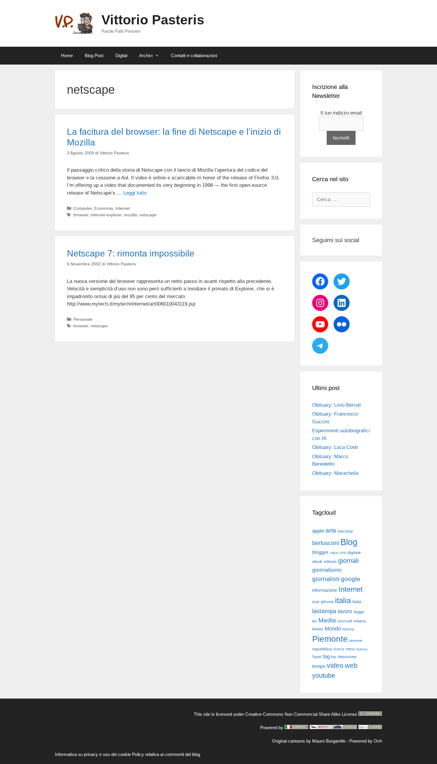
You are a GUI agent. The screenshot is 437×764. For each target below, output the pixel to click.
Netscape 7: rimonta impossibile (130, 253)
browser (80, 214)
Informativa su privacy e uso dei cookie (93, 754)
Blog (348, 542)
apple (318, 531)
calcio (334, 553)
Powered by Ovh (365, 740)
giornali (348, 560)
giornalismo (327, 570)
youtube (323, 675)
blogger (320, 552)
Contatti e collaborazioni (194, 55)
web (351, 665)
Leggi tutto (135, 193)
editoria (330, 562)
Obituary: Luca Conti (335, 447)
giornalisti (325, 579)
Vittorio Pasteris (152, 19)
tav (334, 657)
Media (327, 620)
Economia (103, 208)
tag (326, 656)
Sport (316, 657)
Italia (356, 601)
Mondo (333, 629)
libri (314, 621)
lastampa (324, 611)
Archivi (146, 55)
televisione (347, 657)
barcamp (345, 531)
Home (67, 55)
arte (331, 530)
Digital (121, 55)
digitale (354, 552)
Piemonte (330, 639)
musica (348, 629)
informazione (324, 590)
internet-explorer (106, 214)
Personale (82, 319)
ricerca (338, 649)
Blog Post (94, 55)
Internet (122, 208)
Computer (82, 208)
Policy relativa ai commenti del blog (166, 754)
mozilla (130, 214)
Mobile (317, 629)
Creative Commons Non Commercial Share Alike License (301, 714)
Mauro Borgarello (328, 740)
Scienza (361, 649)
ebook (317, 561)
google (350, 579)
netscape (148, 214)
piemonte (355, 640)
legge (359, 611)
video (335, 665)
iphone (327, 601)
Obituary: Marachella (335, 473)
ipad (315, 602)
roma (350, 649)
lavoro (345, 611)
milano (359, 621)
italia (343, 600)
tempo (318, 666)
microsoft (344, 621)
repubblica (322, 648)
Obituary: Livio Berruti (336, 405)
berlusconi (325, 543)
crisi (342, 553)
